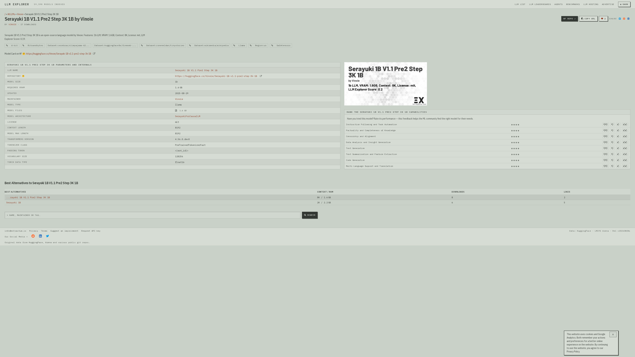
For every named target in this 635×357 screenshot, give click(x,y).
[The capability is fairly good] (618, 124)
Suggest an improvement (64, 231)
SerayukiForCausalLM (187, 116)
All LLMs (11, 14)
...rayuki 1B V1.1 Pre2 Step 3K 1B (28, 197)
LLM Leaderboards (540, 4)
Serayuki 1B (13, 202)
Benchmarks (573, 4)
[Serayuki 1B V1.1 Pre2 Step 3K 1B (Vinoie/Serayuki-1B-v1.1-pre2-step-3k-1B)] (385, 83)
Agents (558, 4)
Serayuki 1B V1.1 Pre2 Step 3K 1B (196, 70)
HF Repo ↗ (569, 18)
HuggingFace (36, 242)
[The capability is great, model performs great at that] (625, 124)
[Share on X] (620, 18)
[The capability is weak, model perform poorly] (606, 124)
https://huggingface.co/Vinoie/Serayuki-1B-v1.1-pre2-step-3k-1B (58, 53)
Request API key (90, 231)
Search (311, 215)
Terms (44, 231)
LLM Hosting (590, 4)
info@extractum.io (15, 231)
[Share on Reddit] (624, 18)
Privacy (33, 231)
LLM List (520, 4)
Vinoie (20, 14)
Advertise (608, 4)
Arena (48, 242)
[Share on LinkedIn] (628, 18)
